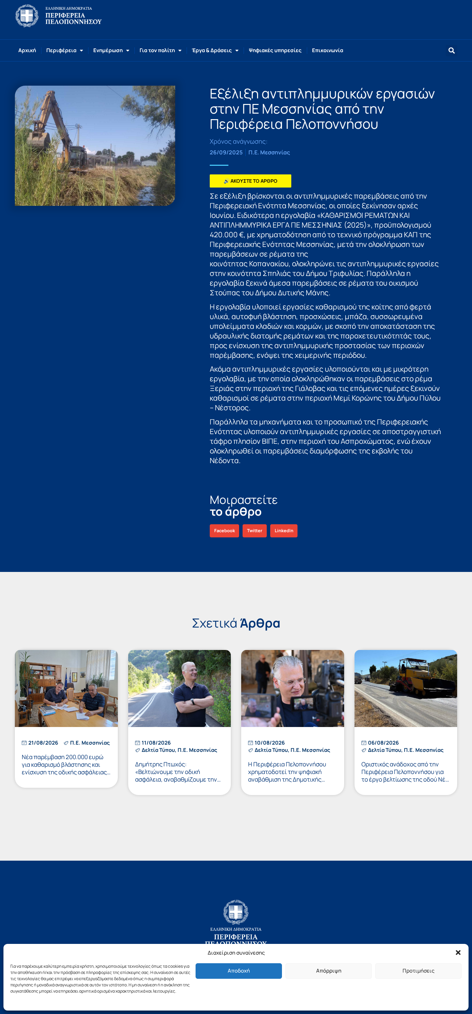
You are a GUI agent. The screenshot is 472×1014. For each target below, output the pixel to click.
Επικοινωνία (327, 50)
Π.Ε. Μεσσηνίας (269, 152)
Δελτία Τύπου (158, 750)
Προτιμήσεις (418, 970)
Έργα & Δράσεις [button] (212, 50)
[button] (458, 952)
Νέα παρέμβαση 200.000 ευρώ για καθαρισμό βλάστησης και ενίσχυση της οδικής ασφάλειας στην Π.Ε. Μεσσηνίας (64, 768)
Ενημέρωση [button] (108, 50)
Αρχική (27, 50)
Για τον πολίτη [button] (157, 50)
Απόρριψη (328, 970)
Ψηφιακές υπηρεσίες (275, 50)
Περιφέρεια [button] (61, 50)
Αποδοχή (239, 970)
